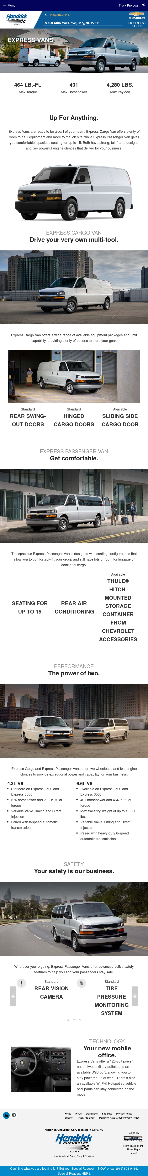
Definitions (92, 1113)
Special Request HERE (74, 1173)
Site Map (107, 1113)
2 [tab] (74, 1020)
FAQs (78, 1113)
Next (135, 996)
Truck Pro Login (86, 1117)
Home (68, 1113)
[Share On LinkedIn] (6, 1115)
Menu (11, 5)
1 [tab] (68, 1020)
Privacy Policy (124, 1113)
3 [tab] (80, 1020)
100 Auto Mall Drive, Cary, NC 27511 (74, 23)
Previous (13, 996)
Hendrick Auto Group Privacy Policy (119, 1117)
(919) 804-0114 (59, 15)
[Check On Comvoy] (13, 1115)
